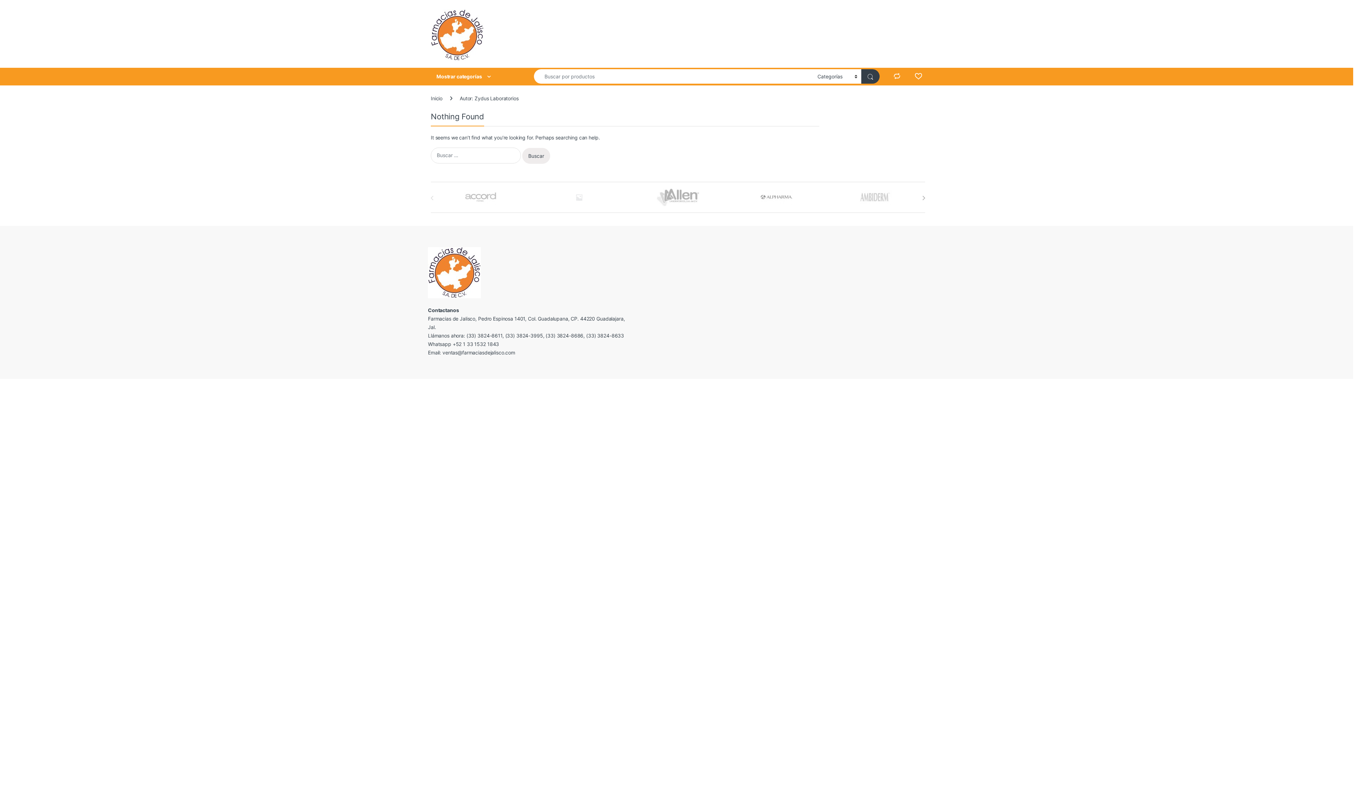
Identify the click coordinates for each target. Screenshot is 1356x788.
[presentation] (923, 198)
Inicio (436, 98)
